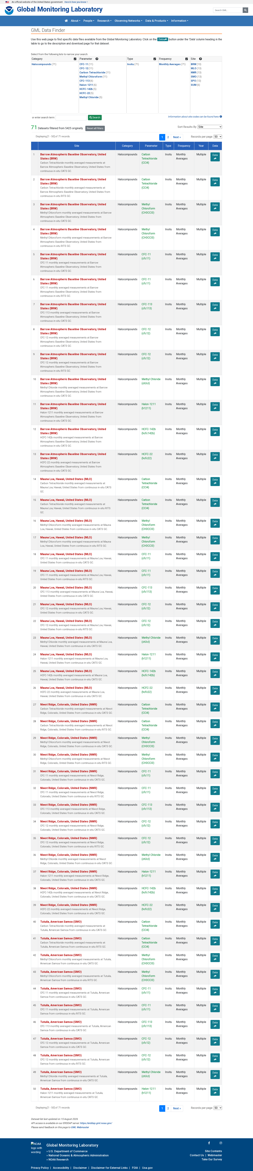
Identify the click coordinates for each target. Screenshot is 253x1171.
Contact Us (197, 1155)
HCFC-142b (86, 89)
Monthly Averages (170, 64)
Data (215, 155)
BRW (193, 64)
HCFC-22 (85, 93)
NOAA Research (58, 1159)
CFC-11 (84, 64)
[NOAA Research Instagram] (216, 1143)
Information (178, 21)
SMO (194, 76)
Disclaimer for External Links (109, 1167)
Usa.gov (147, 1167)
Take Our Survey (212, 1159)
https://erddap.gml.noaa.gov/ (96, 1123)
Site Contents (213, 1151)
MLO (193, 68)
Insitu (130, 64)
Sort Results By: (187, 126)
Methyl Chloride (89, 97)
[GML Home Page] (66, 21)
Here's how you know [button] (75, 2)
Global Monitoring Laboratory (60, 9)
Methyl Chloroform (91, 76)
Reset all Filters (95, 128)
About (74, 21)
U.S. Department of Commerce (68, 1151)
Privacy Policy (40, 1167)
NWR (193, 72)
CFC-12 (84, 68)
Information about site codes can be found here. (194, 116)
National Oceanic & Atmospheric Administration (79, 1155)
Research (103, 21)
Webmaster (215, 1155)
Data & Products (155, 21)
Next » (177, 137)
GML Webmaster (80, 1127)
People (87, 21)
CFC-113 (84, 80)
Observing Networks (127, 21)
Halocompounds (41, 64)
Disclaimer (80, 1167)
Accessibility (61, 1167)
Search (96, 117)
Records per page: (202, 136)
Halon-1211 (86, 85)
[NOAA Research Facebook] (204, 1143)
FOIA (135, 1167)
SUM (193, 85)
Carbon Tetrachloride (92, 72)
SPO (193, 80)
